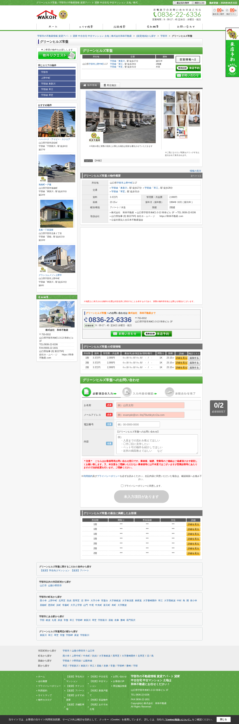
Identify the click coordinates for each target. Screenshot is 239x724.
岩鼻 (116, 620)
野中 (87, 600)
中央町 (98, 605)
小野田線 (76, 660)
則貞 (69, 600)
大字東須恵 (127, 600)
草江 (120, 64)
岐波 (48, 620)
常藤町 (65, 605)
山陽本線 (87, 660)
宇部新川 (102, 620)
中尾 (91, 605)
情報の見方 (195, 171)
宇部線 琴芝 (47, 95)
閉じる (223, 719)
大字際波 (122, 605)
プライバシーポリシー (108, 476)
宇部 (42, 620)
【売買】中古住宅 (99, 676)
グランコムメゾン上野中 (50, 275)
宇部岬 (79, 620)
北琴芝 (62, 600)
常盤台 (104, 600)
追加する (194, 358)
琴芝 (120, 67)
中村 (179, 600)
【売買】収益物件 (99, 699)
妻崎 (122, 620)
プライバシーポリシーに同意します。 (143, 486)
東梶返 (138, 600)
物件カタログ (45, 699)
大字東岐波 (115, 600)
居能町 (43, 605)
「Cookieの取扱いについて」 (178, 719)
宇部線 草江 (47, 89)
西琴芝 (76, 600)
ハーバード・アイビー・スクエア (54, 139)
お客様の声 (118, 681)
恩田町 (51, 605)
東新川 (121, 61)
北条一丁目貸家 (46, 230)
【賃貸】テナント (75, 686)
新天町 (106, 605)
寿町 (114, 605)
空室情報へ (187, 59)
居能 (110, 620)
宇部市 (92, 64)
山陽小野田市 (55, 585)
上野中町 (99, 64)
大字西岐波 (169, 600)
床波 (60, 620)
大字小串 (95, 600)
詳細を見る (181, 358)
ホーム (41, 676)
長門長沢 (130, 620)
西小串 (43, 600)
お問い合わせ (120, 676)
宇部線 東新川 (48, 83)
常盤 (66, 620)
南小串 (193, 600)
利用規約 (88, 476)
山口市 (43, 585)
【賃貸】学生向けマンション (54, 570)
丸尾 (54, 620)
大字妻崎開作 (150, 600)
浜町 (58, 605)
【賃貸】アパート (80, 570)
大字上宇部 (76, 605)
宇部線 (113, 61)
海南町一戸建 (45, 184)
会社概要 (42, 681)
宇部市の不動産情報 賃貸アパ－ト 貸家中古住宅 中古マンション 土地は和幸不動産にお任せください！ (155, 680)
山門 (85, 605)
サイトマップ (45, 695)
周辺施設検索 (120, 686)
